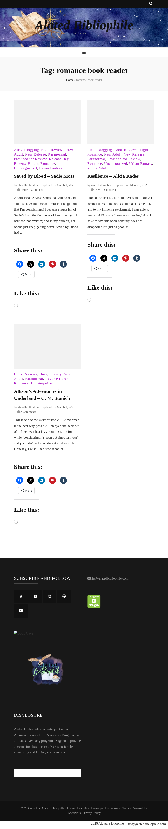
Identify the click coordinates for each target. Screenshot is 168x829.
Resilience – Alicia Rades (113, 176)
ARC (18, 150)
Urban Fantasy (50, 168)
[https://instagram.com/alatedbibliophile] (49, 596)
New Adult (112, 154)
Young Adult (97, 168)
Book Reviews (52, 150)
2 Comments (28, 412)
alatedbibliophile (28, 185)
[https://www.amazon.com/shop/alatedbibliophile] (21, 596)
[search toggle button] (151, 4)
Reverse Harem (26, 163)
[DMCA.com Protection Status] (94, 606)
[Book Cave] (23, 633)
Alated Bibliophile (84, 25)
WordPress (73, 813)
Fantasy (55, 374)
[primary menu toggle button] (84, 53)
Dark (43, 374)
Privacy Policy (91, 813)
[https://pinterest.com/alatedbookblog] (64, 596)
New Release (35, 154)
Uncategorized (25, 168)
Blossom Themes (120, 808)
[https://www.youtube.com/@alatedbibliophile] (21, 611)
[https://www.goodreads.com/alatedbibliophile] (35, 596)
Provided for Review (30, 159)
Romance (47, 163)
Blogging (31, 150)
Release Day (59, 159)
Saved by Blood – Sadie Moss (44, 176)
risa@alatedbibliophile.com (109, 578)
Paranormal (57, 154)
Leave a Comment (31, 189)
